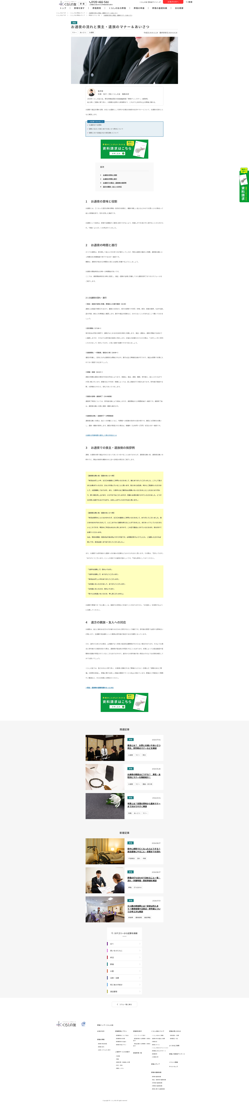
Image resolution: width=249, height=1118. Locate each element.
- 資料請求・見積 (174, 1035)
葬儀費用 (96, 8)
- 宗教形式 (154, 1041)
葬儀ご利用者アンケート (177, 1054)
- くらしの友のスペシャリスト (159, 1048)
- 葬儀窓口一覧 (173, 1038)
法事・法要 (114, 978)
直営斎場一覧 (137, 1053)
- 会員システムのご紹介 (104, 1050)
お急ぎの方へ (173, 1)
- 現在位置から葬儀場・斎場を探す (141, 1045)
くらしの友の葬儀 (117, 8)
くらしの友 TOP (61, 13)
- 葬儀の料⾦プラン (120, 1044)
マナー (74, 32)
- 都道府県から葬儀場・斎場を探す (141, 1039)
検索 (190, 2)
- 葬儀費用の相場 (120, 1038)
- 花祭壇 (117, 1056)
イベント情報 (173, 1062)
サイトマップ (173, 1067)
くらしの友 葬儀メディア (77, 13)
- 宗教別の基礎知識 (156, 1086)
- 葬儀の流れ (100, 1047)
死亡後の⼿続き (116, 984)
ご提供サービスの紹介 (122, 1052)
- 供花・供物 (118, 1065)
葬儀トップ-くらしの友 (105, 1025)
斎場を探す (79, 8)
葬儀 (112, 964)
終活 (112, 957)
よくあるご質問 (174, 1046)
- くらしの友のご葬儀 (157, 1035)
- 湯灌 (117, 1059)
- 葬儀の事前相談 (102, 1043)
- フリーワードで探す (139, 1035)
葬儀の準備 (139, 8)
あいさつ (83, 32)
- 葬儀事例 (154, 1054)
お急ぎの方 (100, 1031)
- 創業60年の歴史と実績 (158, 1038)
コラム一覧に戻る (125, 1004)
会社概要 (179, 8)
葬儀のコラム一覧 (94, 15)
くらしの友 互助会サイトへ (149, 2)
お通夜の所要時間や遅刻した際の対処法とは (101, 435)
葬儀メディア (155, 1064)
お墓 (112, 971)
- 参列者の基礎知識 (156, 1083)
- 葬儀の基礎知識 (156, 1076)
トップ (63, 8)
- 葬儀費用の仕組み (120, 1041)
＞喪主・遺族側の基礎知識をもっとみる (100, 687)
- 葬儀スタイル (155, 1044)
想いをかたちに (116, 950)
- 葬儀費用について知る (122, 1035)
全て (112, 944)
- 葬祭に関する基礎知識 (158, 1089)
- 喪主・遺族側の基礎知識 (158, 1079)
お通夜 (91, 32)
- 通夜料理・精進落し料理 (122, 1062)
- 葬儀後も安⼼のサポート (158, 1051)
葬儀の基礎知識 (159, 8)
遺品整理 (113, 991)
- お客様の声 (154, 1057)
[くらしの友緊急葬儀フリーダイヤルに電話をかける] (101, 3)
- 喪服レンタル (119, 1068)
